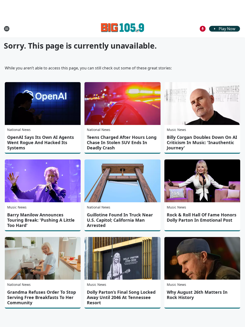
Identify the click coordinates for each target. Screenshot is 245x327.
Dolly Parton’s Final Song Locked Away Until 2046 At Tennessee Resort (121, 297)
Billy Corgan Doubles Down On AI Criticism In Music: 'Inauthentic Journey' (202, 142)
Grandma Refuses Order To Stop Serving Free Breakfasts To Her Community (41, 297)
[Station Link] (122, 28)
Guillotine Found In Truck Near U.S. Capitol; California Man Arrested (120, 220)
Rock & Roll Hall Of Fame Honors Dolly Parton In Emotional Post (201, 217)
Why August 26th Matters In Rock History (197, 294)
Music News (176, 129)
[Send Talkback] (203, 29)
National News (19, 129)
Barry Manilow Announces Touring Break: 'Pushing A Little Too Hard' (41, 220)
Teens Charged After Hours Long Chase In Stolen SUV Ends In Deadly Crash (121, 142)
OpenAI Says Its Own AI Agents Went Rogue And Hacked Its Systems (40, 142)
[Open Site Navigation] (7, 29)
